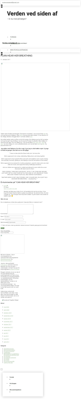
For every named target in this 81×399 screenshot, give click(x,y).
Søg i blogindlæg (5, 231)
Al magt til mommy (9, 351)
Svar (5, 185)
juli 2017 (6, 333)
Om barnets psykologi (10, 357)
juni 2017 (6, 336)
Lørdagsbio (7, 352)
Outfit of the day (8, 362)
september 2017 (8, 327)
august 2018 (7, 318)
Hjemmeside (4, 222)
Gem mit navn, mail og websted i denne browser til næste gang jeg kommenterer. (25, 225)
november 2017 (8, 321)
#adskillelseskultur (6, 259)
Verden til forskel (14, 269)
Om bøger (6, 359)
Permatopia (4, 265)
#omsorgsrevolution (6, 260)
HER (44, 133)
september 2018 (8, 316)
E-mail (3, 219)
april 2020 (6, 310)
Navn (2, 216)
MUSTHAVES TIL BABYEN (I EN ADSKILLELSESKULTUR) (11, 354)
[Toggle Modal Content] (40, 45)
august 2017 (7, 330)
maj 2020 (6, 307)
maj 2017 (6, 339)
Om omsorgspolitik (9, 361)
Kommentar (4, 213)
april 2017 (6, 342)
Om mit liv (6, 360)
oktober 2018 (7, 313)
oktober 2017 (7, 324)
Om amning (7, 356)
